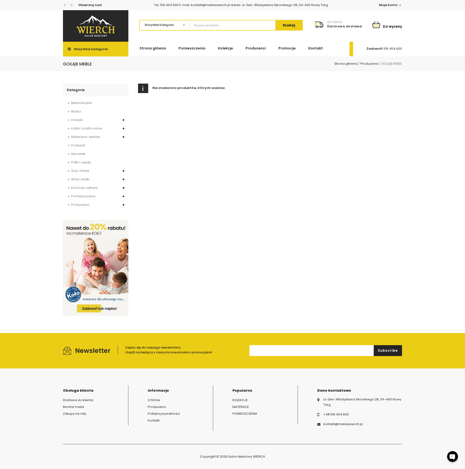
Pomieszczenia (191, 48)
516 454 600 (393, 48)
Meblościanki (81, 103)
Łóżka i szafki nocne (86, 128)
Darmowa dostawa (344, 26)
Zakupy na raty (74, 413)
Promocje (287, 48)
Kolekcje (225, 48)
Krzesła (77, 120)
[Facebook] (66, 5)
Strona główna (153, 48)
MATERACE (240, 407)
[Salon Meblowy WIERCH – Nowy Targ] (95, 26)
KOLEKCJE (240, 400)
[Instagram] (71, 5)
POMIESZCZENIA (244, 413)
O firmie (154, 400)
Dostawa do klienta (78, 400)
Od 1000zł (334, 22)
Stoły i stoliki (80, 179)
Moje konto (388, 5)
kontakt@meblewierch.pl (343, 424)
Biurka (76, 111)
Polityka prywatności (164, 413)
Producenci (256, 48)
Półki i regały (81, 162)
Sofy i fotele (80, 170)
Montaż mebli (73, 407)
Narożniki (78, 153)
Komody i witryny (84, 187)
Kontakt (315, 48)
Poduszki (78, 145)
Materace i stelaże (85, 137)
